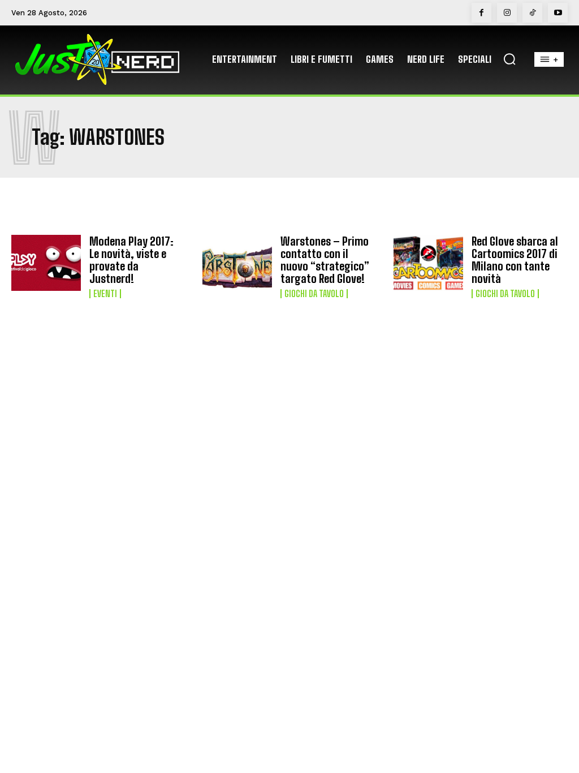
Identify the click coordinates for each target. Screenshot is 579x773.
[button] (509, 58)
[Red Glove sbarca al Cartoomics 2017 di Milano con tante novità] (428, 263)
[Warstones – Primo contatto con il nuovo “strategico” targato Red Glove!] (237, 263)
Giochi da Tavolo (314, 293)
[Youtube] (558, 13)
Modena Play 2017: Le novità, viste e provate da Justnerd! (131, 259)
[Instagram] (507, 13)
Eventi (105, 293)
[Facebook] (481, 13)
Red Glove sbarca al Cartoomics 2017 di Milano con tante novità (515, 259)
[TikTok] (532, 13)
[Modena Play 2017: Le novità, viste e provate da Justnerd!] (46, 263)
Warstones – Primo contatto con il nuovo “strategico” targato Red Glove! (324, 259)
